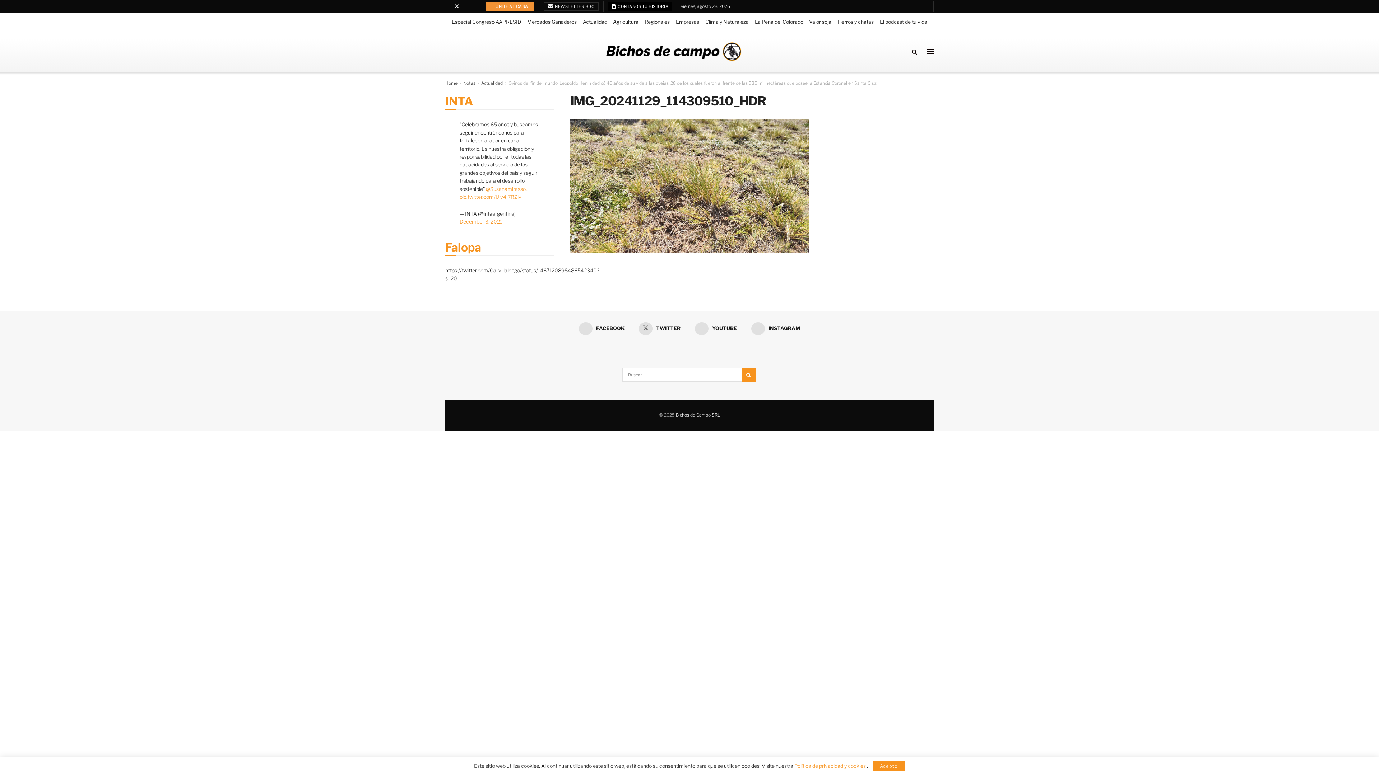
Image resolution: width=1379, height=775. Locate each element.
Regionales (657, 22)
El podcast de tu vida (903, 22)
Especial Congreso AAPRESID (486, 22)
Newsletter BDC (574, 6)
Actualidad (595, 22)
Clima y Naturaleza (727, 22)
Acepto (889, 766)
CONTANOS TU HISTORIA (643, 6)
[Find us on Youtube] (466, 6)
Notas (469, 83)
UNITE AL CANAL (513, 6)
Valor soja (820, 22)
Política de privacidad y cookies (830, 766)
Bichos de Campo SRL (698, 415)
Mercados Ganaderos (552, 22)
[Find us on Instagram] (475, 6)
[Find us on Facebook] (447, 6)
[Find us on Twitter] (456, 6)
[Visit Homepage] (674, 51)
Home (451, 83)
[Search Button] (914, 52)
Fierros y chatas (855, 22)
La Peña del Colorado (779, 22)
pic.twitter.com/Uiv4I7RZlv (490, 197)
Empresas (687, 22)
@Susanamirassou (507, 189)
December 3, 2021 (481, 222)
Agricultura (626, 22)
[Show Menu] (930, 51)
